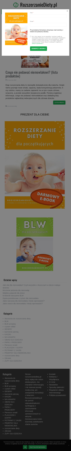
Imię (31, 12)
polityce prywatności (37, 43)
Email (32, 21)
